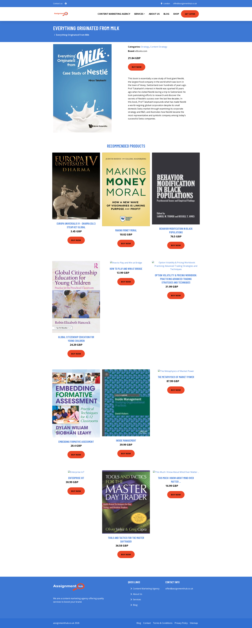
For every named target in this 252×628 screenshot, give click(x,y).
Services (137, 599)
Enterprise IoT (76, 478)
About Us (154, 13)
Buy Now (136, 67)
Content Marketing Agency (114, 13)
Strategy (145, 46)
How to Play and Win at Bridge (126, 268)
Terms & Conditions (162, 623)
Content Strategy (158, 46)
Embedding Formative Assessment (76, 441)
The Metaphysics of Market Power (176, 377)
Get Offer (190, 14)
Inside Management (126, 440)
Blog (166, 13)
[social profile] (66, 3)
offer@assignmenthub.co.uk (185, 3)
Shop (176, 13)
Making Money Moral (126, 230)
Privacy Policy (181, 623)
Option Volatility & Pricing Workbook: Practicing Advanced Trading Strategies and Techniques (176, 279)
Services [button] (138, 13)
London (166, 3)
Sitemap (194, 623)
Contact (147, 623)
